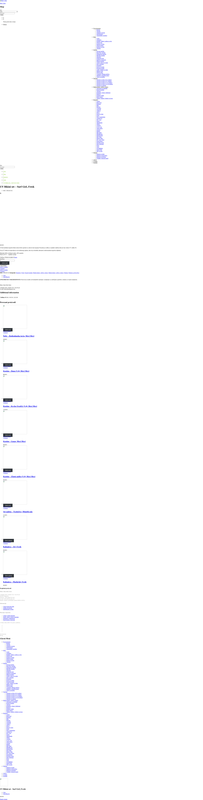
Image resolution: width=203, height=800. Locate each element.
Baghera (99, 104)
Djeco (98, 112)
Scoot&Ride (100, 148)
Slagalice (99, 57)
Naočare (5, 692)
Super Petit (99, 150)
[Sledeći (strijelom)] (2, 635)
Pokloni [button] (95, 152)
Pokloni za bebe (101, 154)
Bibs (98, 105)
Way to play (100, 151)
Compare (2, 268)
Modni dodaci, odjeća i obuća (40, 272)
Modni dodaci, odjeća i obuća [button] (100, 87)
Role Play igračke (101, 52)
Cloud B (99, 110)
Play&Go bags (100, 142)
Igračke (5, 663)
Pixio (98, 145)
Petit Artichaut (100, 144)
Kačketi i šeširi (100, 95)
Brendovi (18, 272)
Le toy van (99, 127)
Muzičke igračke (101, 55)
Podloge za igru (100, 47)
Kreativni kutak (100, 68)
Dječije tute (99, 42)
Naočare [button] (95, 78)
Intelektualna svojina (8, 609)
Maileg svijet (100, 71)
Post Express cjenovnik (9, 620)
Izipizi (98, 121)
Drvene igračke (100, 51)
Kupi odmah (3, 265)
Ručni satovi (100, 97)
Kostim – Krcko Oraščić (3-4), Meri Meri (20, 406)
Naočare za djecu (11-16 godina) (105, 84)
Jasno (15, 257)
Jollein (98, 124)
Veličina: (2, 257)
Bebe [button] (94, 37)
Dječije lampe (100, 45)
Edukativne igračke (101, 54)
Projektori (99, 65)
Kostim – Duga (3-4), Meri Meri (16, 371)
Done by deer (100, 114)
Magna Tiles (100, 138)
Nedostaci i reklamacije (9, 618)
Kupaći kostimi (100, 90)
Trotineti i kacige (101, 32)
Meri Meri (99, 132)
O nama (95, 161)
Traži (2, 14)
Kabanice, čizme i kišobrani (103, 92)
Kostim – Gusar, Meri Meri (14, 441)
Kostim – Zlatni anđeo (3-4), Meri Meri (19, 476)
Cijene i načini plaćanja (9, 615)
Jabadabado (99, 122)
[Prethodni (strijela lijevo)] (0, 635)
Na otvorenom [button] (97, 28)
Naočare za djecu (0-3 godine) (104, 80)
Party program (100, 64)
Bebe (4, 650)
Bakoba (98, 107)
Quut (98, 147)
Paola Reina (100, 141)
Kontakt (95, 162)
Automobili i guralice (102, 35)
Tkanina (99, 48)
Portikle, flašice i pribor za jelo (104, 41)
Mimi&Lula (99, 134)
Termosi (99, 91)
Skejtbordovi (100, 34)
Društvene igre (100, 58)
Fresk (98, 115)
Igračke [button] (95, 50)
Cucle (98, 38)
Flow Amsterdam (101, 117)
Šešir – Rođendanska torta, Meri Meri (18, 336)
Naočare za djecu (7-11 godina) (104, 82)
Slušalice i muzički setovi (103, 75)
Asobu (98, 101)
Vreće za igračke (101, 77)
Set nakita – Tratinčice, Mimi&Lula (17, 512)
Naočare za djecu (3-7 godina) (104, 81)
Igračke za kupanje (101, 60)
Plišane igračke (100, 61)
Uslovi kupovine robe (8, 606)
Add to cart (4, 263)
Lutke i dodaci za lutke (102, 70)
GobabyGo (99, 118)
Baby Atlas (3, 3)
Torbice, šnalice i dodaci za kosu (105, 98)
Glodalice (99, 40)
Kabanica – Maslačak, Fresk (14, 582)
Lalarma (99, 125)
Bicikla (98, 30)
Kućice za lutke (100, 67)
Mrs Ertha (99, 137)
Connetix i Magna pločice (103, 74)
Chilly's (98, 111)
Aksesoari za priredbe (102, 88)
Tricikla (98, 31)
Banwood (99, 102)
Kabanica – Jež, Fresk (12, 547)
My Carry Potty (100, 140)
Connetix (99, 108)
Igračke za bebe (100, 44)
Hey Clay (99, 120)
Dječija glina (100, 72)
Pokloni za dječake (101, 157)
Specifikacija (6, 277)
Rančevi (99, 94)
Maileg (98, 131)
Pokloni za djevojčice (102, 155)
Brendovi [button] (95, 100)
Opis (4, 275)
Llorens (98, 130)
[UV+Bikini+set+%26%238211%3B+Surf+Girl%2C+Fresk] (0, 193)
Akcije (95, 160)
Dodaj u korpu (3, 799)
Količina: (2, 259)
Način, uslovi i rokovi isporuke (11, 617)
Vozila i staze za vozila (102, 62)
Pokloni (66, 272)
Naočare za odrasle (101, 85)
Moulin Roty (100, 135)
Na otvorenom (6, 642)
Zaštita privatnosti (7, 608)
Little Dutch (100, 128)
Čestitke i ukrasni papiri (102, 158)
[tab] (103, 275)
